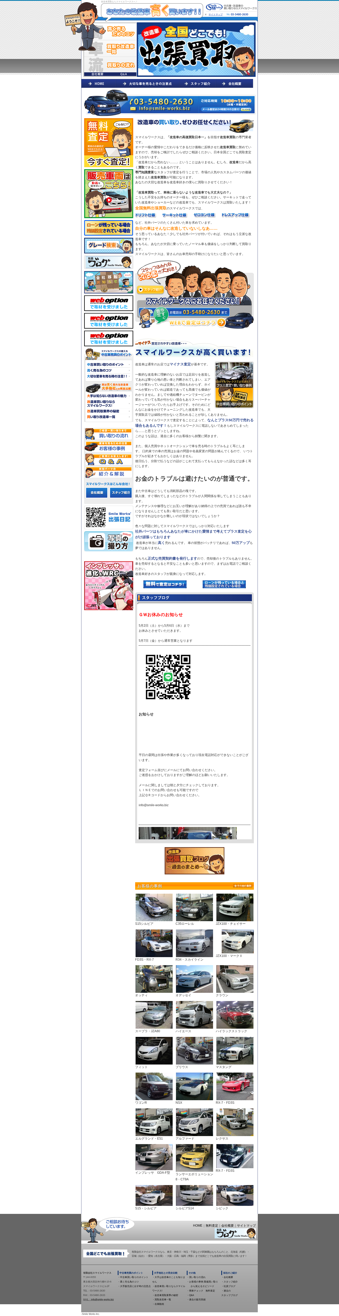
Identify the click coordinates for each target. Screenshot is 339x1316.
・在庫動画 (158, 1304)
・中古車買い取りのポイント (133, 1277)
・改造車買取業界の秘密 (165, 1295)
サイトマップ (216, 14)
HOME (197, 1225)
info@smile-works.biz (102, 1299)
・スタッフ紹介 (229, 1281)
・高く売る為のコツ (128, 1281)
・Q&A (190, 1295)
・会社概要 (227, 1277)
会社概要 (227, 1225)
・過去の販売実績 (196, 1299)
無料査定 (212, 1225)
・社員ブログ (228, 1286)
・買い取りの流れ (196, 1277)
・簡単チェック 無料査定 (201, 1290)
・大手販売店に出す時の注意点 (134, 1286)
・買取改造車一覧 (161, 1299)
